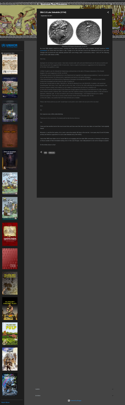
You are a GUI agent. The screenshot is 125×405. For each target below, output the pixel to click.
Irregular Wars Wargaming (54, 4)
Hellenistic (52, 153)
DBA (45, 153)
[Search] (111, 4)
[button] (108, 12)
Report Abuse (5, 402)
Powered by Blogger (75, 400)
